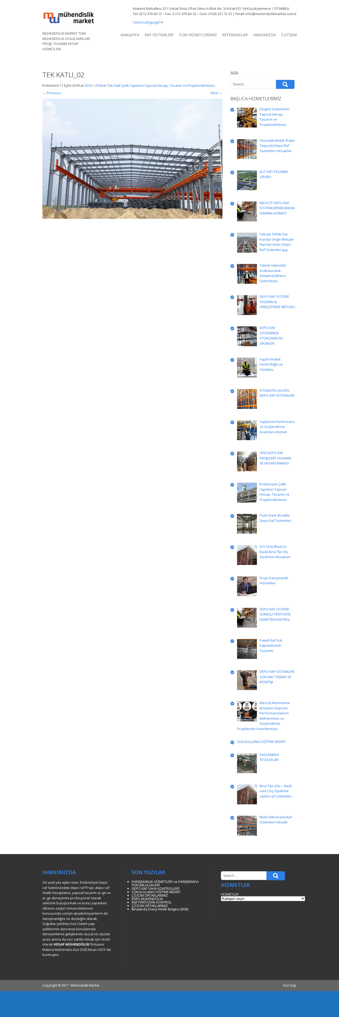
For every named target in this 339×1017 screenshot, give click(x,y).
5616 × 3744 (93, 85)
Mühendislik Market (84, 985)
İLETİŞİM (289, 34)
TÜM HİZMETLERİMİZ (198, 34)
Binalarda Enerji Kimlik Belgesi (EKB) (160, 909)
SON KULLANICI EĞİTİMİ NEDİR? (156, 892)
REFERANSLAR (235, 34)
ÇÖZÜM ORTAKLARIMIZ (150, 895)
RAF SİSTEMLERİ (159, 34)
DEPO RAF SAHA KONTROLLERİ (156, 888)
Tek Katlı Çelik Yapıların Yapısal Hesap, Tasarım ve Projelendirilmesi (161, 85)
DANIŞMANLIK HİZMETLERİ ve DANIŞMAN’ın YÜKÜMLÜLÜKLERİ (165, 883)
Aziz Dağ (289, 985)
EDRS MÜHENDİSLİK (147, 898)
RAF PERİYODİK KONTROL (152, 902)
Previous (51, 92)
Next (216, 92)
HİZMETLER (230, 894)
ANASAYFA (130, 34)
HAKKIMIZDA (264, 34)
